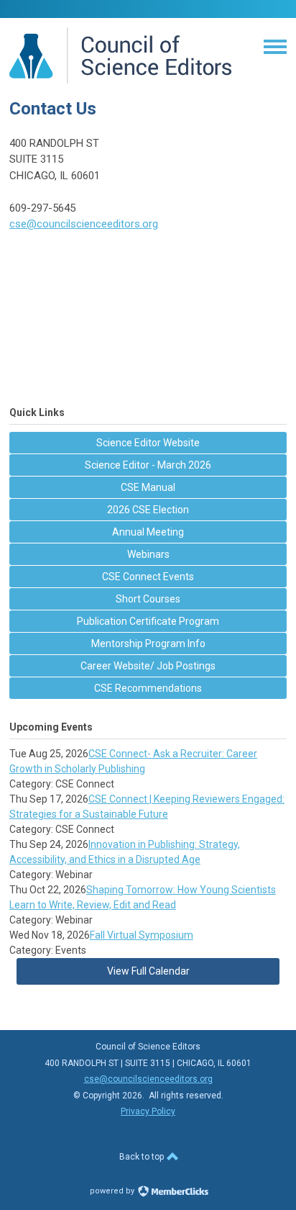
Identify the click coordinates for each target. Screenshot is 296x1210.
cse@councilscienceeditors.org (83, 223)
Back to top (142, 1157)
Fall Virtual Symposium (141, 935)
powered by (113, 1191)
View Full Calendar (148, 971)
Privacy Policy (148, 1111)
